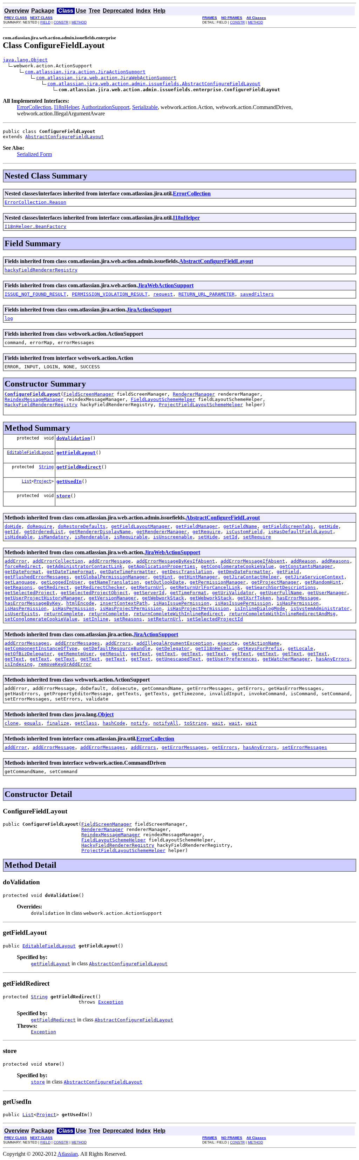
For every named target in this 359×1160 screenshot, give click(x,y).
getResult (112, 653)
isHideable (19, 536)
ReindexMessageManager (34, 399)
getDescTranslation (187, 571)
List (27, 481)
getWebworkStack (163, 598)
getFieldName (240, 526)
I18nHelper (66, 107)
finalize (58, 723)
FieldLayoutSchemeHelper (163, 399)
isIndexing (19, 664)
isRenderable (91, 536)
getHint (163, 576)
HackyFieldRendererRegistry (41, 404)
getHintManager (198, 576)
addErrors (118, 643)
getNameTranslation (114, 582)
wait (217, 723)
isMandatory (53, 536)
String (46, 466)
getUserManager (327, 592)
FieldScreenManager (88, 394)
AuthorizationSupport (105, 107)
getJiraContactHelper (251, 576)
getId (12, 531)
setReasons (128, 619)
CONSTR (61, 22)
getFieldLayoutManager (140, 526)
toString (195, 723)
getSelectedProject (30, 592)
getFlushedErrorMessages (37, 576)
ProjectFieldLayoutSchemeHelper (201, 404)
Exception (110, 1002)
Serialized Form (34, 154)
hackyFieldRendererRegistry (41, 270)
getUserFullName (281, 592)
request (163, 294)
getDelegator (173, 648)
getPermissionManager (218, 582)
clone (12, 723)
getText (140, 653)
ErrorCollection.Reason (35, 202)
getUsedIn (69, 481)
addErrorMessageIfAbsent (253, 561)
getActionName (261, 643)
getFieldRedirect (78, 467)
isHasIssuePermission (181, 603)
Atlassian (67, 1154)
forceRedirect (23, 566)
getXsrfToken (254, 598)
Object (106, 714)
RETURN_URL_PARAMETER (206, 294)
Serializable (145, 107)
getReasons (19, 587)
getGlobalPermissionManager (111, 576)
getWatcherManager (286, 659)
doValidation (73, 438)
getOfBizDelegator (28, 653)
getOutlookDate (164, 582)
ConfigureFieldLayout (33, 394)
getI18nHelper (213, 648)
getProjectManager (275, 582)
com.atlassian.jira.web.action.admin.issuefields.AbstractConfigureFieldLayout (153, 83)
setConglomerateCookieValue (41, 619)
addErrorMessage (110, 561)
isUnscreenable (172, 536)
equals (32, 723)
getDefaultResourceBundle (116, 648)
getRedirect (53, 587)
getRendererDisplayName (100, 531)
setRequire (257, 536)
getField (288, 571)
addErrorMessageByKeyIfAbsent (175, 561)
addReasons (335, 561)
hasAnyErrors (333, 659)
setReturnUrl (164, 619)
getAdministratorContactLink (84, 566)
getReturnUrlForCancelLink (205, 587)
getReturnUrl (147, 587)
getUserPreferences (231, 659)
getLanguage (20, 582)
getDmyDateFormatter (244, 571)
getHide (328, 526)
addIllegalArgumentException (174, 643)
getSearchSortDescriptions (281, 587)
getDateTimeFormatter (128, 571)
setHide (208, 536)
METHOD (79, 22)
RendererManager (194, 394)
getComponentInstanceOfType (41, 648)
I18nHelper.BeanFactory (35, 226)
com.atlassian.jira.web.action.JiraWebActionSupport (106, 77)
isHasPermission (298, 603)
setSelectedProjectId (215, 619)
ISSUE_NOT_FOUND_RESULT (35, 294)
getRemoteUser (76, 653)
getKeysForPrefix (259, 648)
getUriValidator (233, 592)
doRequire (39, 526)
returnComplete (63, 613)
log (9, 318)
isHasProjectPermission (131, 608)
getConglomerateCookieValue (237, 566)
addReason (303, 561)
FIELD (45, 22)
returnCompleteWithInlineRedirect (178, 613)
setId (230, 536)
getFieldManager (197, 526)
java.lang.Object (25, 59)
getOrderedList (43, 531)
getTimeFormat (188, 592)
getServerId (149, 592)
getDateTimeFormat (70, 571)
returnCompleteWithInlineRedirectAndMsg (282, 613)
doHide (13, 526)
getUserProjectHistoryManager (44, 598)
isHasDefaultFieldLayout (300, 531)
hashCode (114, 723)
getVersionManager (112, 598)
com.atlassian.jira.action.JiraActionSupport (85, 71)
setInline (95, 619)
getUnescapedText (178, 659)
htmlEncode (80, 603)
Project (42, 481)
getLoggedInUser (62, 582)
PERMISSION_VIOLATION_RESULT (110, 294)
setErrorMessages (304, 747)
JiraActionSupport (149, 310)
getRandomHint (323, 582)
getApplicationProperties (161, 566)
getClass (86, 723)
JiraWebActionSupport (166, 285)
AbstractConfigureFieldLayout (64, 136)
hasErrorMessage (298, 598)
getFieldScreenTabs (288, 526)
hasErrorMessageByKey (33, 603)
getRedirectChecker (100, 587)
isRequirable (131, 536)
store (63, 495)
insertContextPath (124, 603)
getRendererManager (161, 531)
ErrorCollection (34, 107)
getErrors (224, 747)
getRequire (206, 531)
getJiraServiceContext (314, 576)
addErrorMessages (27, 643)
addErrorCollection (58, 561)
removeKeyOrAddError (65, 664)
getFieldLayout (76, 452)
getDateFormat (23, 571)
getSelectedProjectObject (94, 592)
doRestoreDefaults (82, 526)
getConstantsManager (306, 566)
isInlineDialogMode (260, 608)
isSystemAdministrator (320, 608)
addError (16, 561)
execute (227, 643)
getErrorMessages (184, 747)
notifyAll (165, 723)
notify (139, 723)
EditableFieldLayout (30, 452)
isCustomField (244, 531)
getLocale (300, 648)
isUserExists (21, 613)
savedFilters (257, 294)
